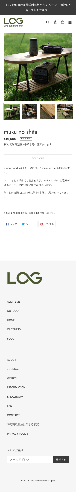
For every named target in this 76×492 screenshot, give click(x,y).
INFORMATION (16, 387)
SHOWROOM (15, 396)
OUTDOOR (13, 310)
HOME (11, 320)
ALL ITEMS (14, 301)
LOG (32, 480)
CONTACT (13, 415)
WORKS (12, 378)
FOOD (10, 338)
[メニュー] (70, 22)
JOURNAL (13, 369)
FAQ (9, 406)
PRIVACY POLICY (17, 433)
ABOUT (11, 359)
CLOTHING (14, 329)
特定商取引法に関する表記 (23, 424)
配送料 (13, 144)
